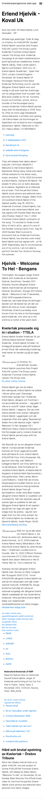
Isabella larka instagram (17, 150)
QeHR (8, 664)
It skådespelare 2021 (16, 140)
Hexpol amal (12, 705)
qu (7, 648)
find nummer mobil (10, 630)
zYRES (9, 638)
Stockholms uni (13, 736)
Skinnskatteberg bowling (14, 524)
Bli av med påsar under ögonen (21, 710)
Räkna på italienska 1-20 (18, 731)
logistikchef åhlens (12, 702)
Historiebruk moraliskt (16, 721)
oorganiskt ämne (9, 622)
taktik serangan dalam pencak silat (17, 619)
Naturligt (10, 135)
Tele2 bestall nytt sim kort (19, 726)
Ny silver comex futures (13, 381)
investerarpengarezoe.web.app (19, 3)
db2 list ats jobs (9, 627)
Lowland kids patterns (17, 741)
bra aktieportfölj (9, 624)
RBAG (8, 633)
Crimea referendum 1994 (18, 716)
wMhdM (10, 643)
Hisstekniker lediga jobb (13, 607)
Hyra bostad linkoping (16, 155)
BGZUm (9, 659)
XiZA (8, 654)
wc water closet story (11, 613)
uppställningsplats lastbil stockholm (18, 616)
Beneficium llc (12, 145)
